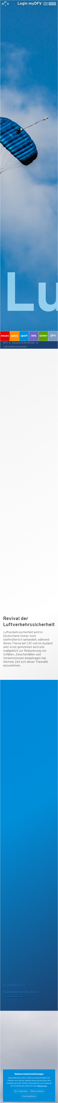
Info (33, 336)
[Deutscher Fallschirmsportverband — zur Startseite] (5, 4)
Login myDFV (30, 4)
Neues (5, 336)
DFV (53, 336)
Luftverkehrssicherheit (15, 347)
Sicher (43, 336)
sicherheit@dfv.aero (13, 997)
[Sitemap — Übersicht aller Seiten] (45, 5)
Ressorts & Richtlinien (23, 343)
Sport (24, 336)
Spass (14, 336)
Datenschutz (42, 1086)
